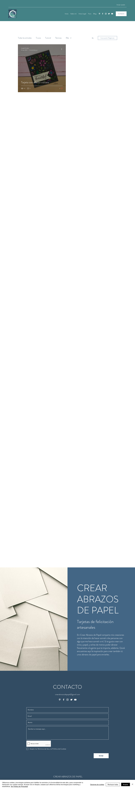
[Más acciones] (62, 49)
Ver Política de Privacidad (19, 786)
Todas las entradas (25, 37)
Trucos (38, 37)
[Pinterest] (99, 14)
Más (67, 37)
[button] (93, 38)
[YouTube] (112, 14)
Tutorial (48, 37)
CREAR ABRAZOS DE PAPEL (67, 776)
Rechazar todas (113, 784)
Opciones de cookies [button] (97, 784)
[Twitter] (109, 14)
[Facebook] (103, 14)
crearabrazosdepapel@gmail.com (67, 694)
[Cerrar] (132, 784)
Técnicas (58, 37)
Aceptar (125, 784)
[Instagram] (106, 14)
